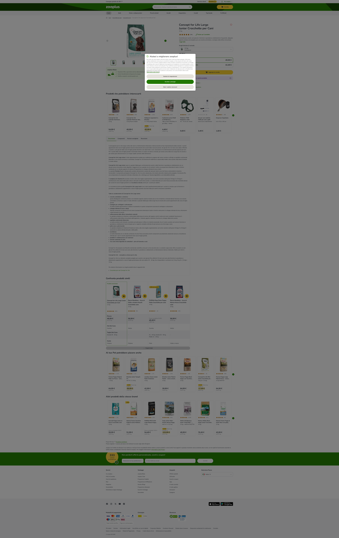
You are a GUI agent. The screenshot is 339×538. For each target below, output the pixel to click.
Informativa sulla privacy (153, 72)
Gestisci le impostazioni (170, 76)
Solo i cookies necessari (170, 87)
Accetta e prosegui (170, 82)
